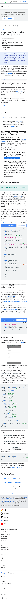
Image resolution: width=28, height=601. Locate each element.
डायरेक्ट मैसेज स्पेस (8, 73)
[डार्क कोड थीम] (23, 228)
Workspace (16, 2)
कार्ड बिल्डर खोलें (6, 105)
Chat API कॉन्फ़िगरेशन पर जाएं (12, 158)
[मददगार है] (15, 26)
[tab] (4, 117)
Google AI (3, 586)
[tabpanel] (14, 252)
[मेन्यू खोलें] (2, 1)
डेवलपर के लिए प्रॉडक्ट (5, 534)
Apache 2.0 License (5, 500)
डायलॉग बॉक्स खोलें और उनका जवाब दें (12, 482)
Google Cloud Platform (6, 583)
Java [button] (16, 117)
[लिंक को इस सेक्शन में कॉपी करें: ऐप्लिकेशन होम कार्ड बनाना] (20, 182)
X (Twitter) (3, 565)
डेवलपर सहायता (4, 538)
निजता (5, 594)
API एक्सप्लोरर (4, 554)
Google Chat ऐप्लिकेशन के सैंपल (19, 187)
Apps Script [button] (22, 117)
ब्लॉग (2, 560)
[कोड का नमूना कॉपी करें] (25, 228)
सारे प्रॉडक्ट (3, 588)
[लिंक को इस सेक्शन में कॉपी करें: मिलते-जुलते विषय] (15, 474)
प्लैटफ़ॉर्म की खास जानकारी (6, 531)
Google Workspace (10, 22)
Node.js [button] (4, 117)
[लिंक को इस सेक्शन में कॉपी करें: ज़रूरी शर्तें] (9, 113)
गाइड (24, 22)
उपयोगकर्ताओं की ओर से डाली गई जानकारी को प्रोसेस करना (14, 301)
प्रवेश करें (24, 1)
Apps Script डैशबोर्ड (5, 549)
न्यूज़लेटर (3, 562)
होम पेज (2, 22)
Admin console (4, 547)
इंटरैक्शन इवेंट (19, 121)
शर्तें (1, 594)
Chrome (3, 579)
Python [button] (10, 117)
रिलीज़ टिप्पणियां (4, 536)
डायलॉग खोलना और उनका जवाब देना (18, 467)
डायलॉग (22, 342)
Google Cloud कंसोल (5, 552)
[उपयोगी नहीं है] (18, 26)
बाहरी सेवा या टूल (19, 91)
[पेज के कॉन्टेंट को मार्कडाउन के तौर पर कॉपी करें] (17, 34)
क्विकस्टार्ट (12, 126)
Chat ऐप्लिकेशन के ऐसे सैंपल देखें (11, 478)
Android (3, 576)
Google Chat (5, 6)
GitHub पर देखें (21, 225)
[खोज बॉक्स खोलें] (21, 2)
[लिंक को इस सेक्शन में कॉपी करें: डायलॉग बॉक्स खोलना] (14, 338)
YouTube (3, 567)
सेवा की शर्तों (3, 541)
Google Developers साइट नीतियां (7, 501)
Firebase (3, 581)
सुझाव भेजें (5, 29)
